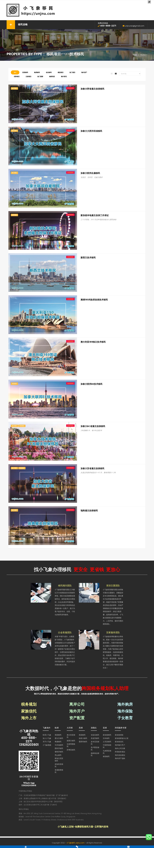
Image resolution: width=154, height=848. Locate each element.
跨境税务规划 (120, 752)
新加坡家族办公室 (121, 738)
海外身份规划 (120, 755)
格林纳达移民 (95, 754)
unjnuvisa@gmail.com (134, 26)
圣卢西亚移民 (95, 748)
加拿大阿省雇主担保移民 (92, 88)
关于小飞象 (47, 741)
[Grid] (111, 74)
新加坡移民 (107, 735)
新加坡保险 (119, 735)
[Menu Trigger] (149, 2)
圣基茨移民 (95, 738)
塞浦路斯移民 (59, 771)
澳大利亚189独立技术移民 (93, 341)
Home (135, 55)
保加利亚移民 (59, 765)
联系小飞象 (47, 735)
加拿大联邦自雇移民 (90, 173)
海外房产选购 (120, 758)
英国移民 (58, 735)
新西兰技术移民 (88, 257)
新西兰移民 (71, 740)
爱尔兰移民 (59, 738)
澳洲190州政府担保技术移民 (94, 299)
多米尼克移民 (95, 742)
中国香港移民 (107, 746)
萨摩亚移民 (71, 750)
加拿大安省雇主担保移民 (92, 468)
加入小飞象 (47, 738)
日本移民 (106, 738)
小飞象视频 (47, 745)
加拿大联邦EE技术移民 (92, 383)
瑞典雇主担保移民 (89, 510)
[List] (116, 74)
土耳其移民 (107, 741)
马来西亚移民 (107, 752)
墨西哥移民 (83, 741)
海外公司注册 (120, 748)
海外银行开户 (120, 745)
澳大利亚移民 (71, 736)
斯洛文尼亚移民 (59, 759)
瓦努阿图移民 (71, 745)
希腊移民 (58, 741)
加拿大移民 (83, 738)
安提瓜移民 (95, 735)
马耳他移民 (59, 745)
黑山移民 (58, 755)
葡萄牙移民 (59, 752)
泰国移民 (106, 756)
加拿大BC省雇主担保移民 (93, 426)
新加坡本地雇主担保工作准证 (95, 215)
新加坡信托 (119, 741)
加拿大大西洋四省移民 (91, 130)
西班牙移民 (59, 748)
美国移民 (82, 735)
